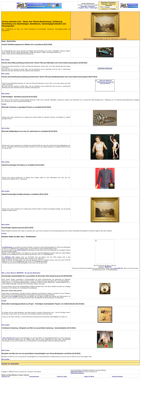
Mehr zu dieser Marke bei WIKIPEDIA (13, 273)
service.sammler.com (8, 338)
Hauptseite (84, 6)
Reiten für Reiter (89, 376)
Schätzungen (93, 8)
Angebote (81, 8)
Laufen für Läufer (62, 376)
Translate (113, 8)
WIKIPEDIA (108, 267)
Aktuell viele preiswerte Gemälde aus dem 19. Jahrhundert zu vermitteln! (105, 39)
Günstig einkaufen (117, 376)
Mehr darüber (6, 59)
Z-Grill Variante (21, 250)
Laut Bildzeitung (7, 247)
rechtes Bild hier (118, 268)
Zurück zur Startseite (10, 364)
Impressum (91, 6)
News (86, 8)
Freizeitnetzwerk (34, 376)
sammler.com (6, 376)
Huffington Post (10, 257)
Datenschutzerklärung (77, 373)
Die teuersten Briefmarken (32, 273)
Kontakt (4, 104)
